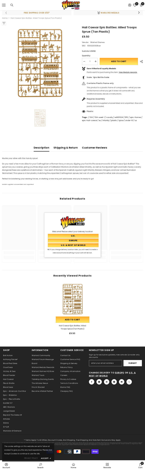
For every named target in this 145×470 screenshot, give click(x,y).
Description (41, 147)
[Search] (12, 5)
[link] (19, 252)
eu (100, 120)
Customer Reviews (94, 147)
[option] (40, 63)
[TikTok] (114, 382)
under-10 (129, 120)
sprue (121, 120)
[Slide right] (138, 12)
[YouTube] (121, 382)
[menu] (4, 5)
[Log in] (130, 5)
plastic (114, 120)
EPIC (126, 117)
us (136, 120)
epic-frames (135, 117)
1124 (91, 117)
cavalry (109, 117)
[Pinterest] (106, 382)
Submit (132, 363)
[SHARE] (140, 61)
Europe (119, 372)
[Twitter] (129, 382)
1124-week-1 (99, 117)
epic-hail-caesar (89, 120)
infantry (106, 120)
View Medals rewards (128, 72)
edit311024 (119, 117)
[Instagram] (99, 382)
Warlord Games (97, 42)
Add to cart (118, 61)
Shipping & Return (66, 147)
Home (4, 18)
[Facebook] (91, 382)
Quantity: (86, 55)
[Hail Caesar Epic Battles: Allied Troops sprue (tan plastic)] (72, 299)
